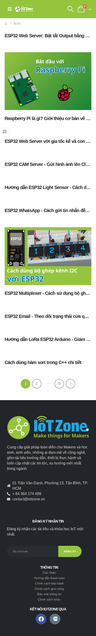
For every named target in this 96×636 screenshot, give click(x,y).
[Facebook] (41, 619)
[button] (70, 9)
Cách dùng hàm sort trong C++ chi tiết (43, 362)
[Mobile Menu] (10, 9)
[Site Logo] (24, 9)
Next (70, 383)
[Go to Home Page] (6, 23)
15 (59, 383)
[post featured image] (48, 81)
